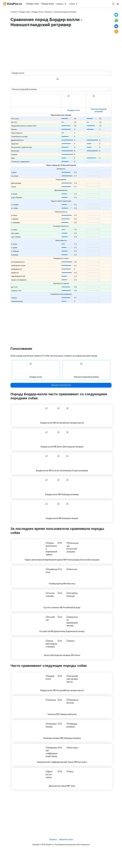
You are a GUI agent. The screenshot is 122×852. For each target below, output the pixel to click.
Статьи (72, 4)
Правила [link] (53, 839)
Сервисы (59, 4)
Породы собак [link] (32, 4)
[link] (61, 416)
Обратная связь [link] (66, 839)
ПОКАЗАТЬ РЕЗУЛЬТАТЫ (61, 385)
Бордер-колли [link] (37, 12)
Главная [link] (13, 12)
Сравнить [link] (48, 12)
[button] (61, 416)
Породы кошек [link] (47, 4)
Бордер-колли (74, 110)
